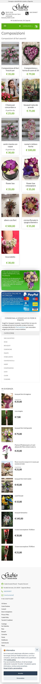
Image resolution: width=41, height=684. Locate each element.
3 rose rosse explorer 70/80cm (25, 546)
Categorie (9, 333)
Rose (5, 342)
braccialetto (10, 257)
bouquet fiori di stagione (23, 394)
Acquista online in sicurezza (11, 295)
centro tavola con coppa (10, 145)
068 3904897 (34, 12)
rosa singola (19, 411)
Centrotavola (9, 360)
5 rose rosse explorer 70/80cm (25, 529)
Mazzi (6, 364)
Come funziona (5, 606)
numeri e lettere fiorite (30, 145)
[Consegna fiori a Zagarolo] (20, 7)
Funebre (7, 379)
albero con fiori (10, 220)
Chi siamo (4, 603)
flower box (10, 183)
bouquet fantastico (21, 512)
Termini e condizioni (6, 620)
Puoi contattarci (21, 327)
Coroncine (8, 349)
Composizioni (9, 368)
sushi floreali (19, 496)
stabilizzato (8, 357)
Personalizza (20, 678)
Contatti (3, 609)
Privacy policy (5, 614)
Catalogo (27, 26)
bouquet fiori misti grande (23, 428)
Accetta (20, 673)
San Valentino (9, 338)
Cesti (5, 372)
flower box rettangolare (31, 184)
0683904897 (8, 591)
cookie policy (11, 660)
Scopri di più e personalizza (13, 668)
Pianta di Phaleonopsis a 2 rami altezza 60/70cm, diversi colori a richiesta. (25, 447)
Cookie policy (5, 617)
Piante (6, 353)
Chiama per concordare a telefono (10, 107)
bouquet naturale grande (31, 106)
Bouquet (7, 345)
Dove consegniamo (6, 612)
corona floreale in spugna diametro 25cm (31, 222)
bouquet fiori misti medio (23, 479)
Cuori (6, 375)
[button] (35, 26)
